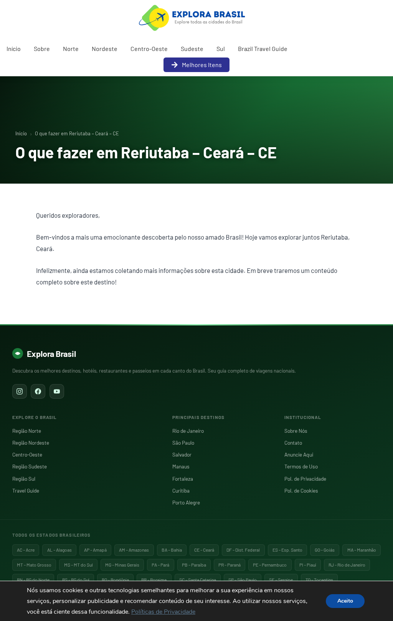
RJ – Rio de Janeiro (347, 564)
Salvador (182, 454)
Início (14, 48)
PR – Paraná (229, 564)
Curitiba (181, 490)
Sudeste (192, 48)
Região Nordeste (30, 442)
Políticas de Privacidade (163, 612)
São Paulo (183, 442)
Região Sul (23, 478)
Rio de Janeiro (188, 430)
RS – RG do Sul (75, 579)
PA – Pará (160, 564)
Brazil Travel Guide (262, 48)
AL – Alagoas (59, 549)
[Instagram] (19, 391)
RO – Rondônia (115, 579)
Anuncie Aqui (298, 454)
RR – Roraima (154, 579)
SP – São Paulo (242, 579)
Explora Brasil (51, 353)
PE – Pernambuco (270, 564)
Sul (220, 48)
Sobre (42, 48)
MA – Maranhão (361, 549)
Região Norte (26, 430)
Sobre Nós (295, 430)
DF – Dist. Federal (243, 549)
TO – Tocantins (319, 579)
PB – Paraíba (194, 564)
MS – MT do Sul (78, 564)
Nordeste (104, 48)
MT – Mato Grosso (34, 564)
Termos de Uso (301, 466)
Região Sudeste (29, 466)
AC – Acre (26, 549)
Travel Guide (25, 490)
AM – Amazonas (134, 549)
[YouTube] (57, 391)
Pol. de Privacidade (305, 478)
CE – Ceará (204, 549)
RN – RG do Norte (33, 579)
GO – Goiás (325, 549)
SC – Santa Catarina (197, 579)
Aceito (345, 601)
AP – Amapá (95, 549)
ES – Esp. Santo (287, 549)
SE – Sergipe (281, 579)
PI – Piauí (307, 564)
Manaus (181, 466)
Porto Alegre (186, 502)
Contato (293, 442)
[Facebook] (38, 391)
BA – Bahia (172, 549)
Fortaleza (182, 478)
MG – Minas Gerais (122, 564)
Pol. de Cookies (301, 490)
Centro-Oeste (149, 48)
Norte (71, 48)
